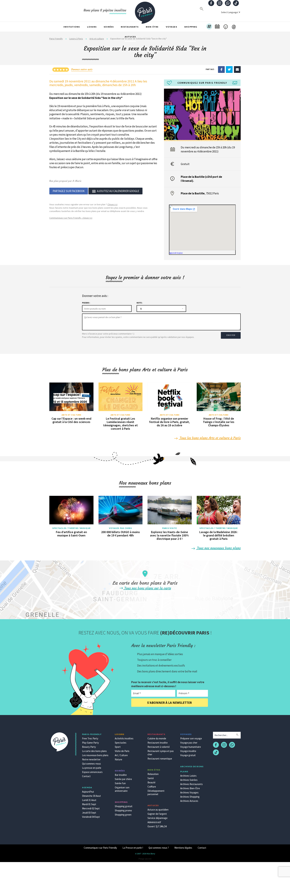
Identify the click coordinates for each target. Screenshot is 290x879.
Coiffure (152, 786)
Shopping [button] (190, 27)
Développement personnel (156, 792)
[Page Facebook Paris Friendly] (211, 3)
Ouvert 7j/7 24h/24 (157, 826)
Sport (118, 746)
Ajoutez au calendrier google (118, 191)
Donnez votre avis (81, 69)
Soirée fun (120, 783)
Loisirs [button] (91, 27)
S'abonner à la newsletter (169, 703)
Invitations (71, 27)
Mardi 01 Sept (89, 804)
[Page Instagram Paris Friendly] (219, 3)
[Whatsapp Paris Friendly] (228, 3)
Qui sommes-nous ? (159, 847)
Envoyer (230, 335)
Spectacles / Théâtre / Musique (71, 528)
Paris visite (169, 528)
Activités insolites (124, 738)
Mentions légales (183, 847)
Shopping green (123, 814)
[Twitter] (229, 69)
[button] (209, 27)
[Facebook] (221, 69)
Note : (139, 303)
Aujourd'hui (88, 791)
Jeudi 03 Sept (89, 812)
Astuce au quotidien (158, 809)
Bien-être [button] (152, 27)
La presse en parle (91, 767)
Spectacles (120, 742)
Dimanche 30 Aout (91, 795)
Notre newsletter (91, 759)
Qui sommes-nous (91, 763)
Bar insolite (121, 774)
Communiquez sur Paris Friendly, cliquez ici (70, 217)
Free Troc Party (90, 738)
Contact (86, 776)
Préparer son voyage (191, 738)
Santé (151, 778)
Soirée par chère (123, 779)
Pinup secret (145, 858)
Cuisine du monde (157, 738)
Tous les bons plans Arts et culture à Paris (210, 438)
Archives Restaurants (191, 784)
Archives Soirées (189, 779)
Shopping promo (123, 810)
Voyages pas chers (120, 528)
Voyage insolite (188, 751)
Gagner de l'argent (157, 813)
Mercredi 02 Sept (91, 808)
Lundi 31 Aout (89, 800)
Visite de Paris (122, 751)
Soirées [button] (109, 27)
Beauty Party (89, 746)
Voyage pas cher (188, 742)
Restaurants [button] (129, 27)
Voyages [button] (171, 27)
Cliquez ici (112, 204)
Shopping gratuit (123, 806)
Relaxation (153, 774)
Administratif (154, 822)
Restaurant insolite (158, 742)
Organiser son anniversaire (122, 789)
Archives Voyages (189, 792)
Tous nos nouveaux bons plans (218, 548)
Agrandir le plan (176, 253)
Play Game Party (90, 742)
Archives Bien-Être (190, 788)
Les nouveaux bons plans (95, 755)
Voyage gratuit (188, 755)
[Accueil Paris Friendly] (145, 10)
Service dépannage (157, 818)
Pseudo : (86, 303)
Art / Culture (121, 755)
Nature (118, 759)
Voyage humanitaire (190, 746)
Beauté (151, 782)
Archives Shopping (190, 796)
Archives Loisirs (188, 775)
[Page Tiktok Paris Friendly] (236, 3)
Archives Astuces (189, 800)
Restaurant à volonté (159, 746)
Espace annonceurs (92, 772)
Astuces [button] (130, 36)
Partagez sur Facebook (69, 191)
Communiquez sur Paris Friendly (100, 847)
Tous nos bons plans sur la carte (147, 588)
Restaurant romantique (160, 758)
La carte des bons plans (94, 751)
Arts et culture (71, 415)
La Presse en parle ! (133, 847)
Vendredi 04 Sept (91, 816)
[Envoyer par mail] (237, 69)
